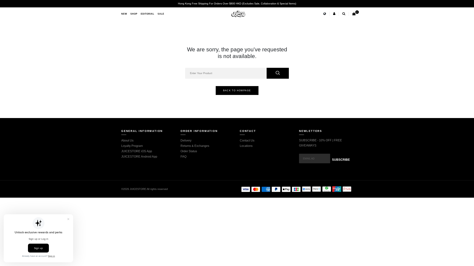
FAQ (183, 156)
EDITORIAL (147, 14)
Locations (246, 145)
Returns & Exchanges (195, 145)
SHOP (133, 14)
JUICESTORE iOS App (136, 151)
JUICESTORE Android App (139, 156)
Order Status (189, 151)
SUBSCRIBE (341, 159)
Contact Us (247, 140)
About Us (127, 140)
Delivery (186, 140)
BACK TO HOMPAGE (237, 90)
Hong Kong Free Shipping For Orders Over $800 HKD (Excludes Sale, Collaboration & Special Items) (237, 3)
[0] (354, 14)
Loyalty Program (132, 145)
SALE (161, 14)
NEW (124, 14)
